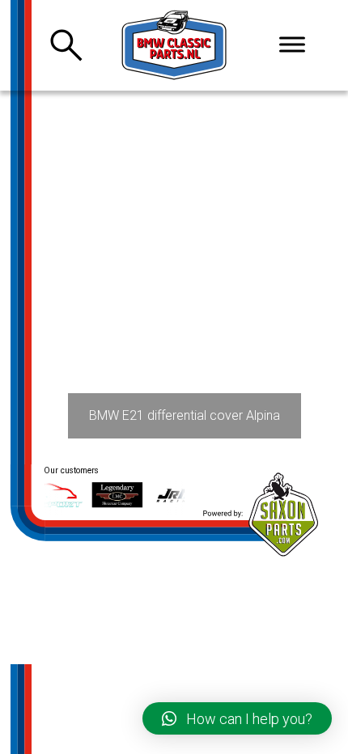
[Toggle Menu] (292, 44)
